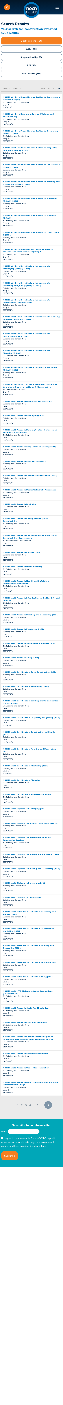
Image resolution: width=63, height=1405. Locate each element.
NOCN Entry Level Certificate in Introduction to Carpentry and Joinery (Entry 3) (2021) (26, 284)
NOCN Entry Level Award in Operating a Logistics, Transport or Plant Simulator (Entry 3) (28, 250)
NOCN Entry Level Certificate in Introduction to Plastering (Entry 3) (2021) (26, 334)
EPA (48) (31, 65)
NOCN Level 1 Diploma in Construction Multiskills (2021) (31, 854)
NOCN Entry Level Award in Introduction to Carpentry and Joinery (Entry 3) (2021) (30, 149)
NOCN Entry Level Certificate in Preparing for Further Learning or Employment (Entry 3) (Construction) (30, 385)
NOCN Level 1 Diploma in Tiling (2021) (22, 897)
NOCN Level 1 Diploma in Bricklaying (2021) (24, 809)
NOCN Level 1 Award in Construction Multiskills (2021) (30, 475)
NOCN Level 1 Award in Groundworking (22, 566)
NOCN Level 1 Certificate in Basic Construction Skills (29, 672)
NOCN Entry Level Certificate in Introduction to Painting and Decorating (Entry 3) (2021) (31, 318)
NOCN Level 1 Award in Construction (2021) (24, 461)
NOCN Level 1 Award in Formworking (21, 552)
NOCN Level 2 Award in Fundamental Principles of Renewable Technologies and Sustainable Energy (28, 1037)
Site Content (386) (31, 73)
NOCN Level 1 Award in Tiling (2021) (21, 658)
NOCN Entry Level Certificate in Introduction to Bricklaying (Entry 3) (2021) (26, 267)
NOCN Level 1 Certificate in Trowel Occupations (27, 794)
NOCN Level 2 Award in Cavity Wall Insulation (25, 1008)
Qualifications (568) (31, 41)
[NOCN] (31, 10)
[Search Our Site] (7, 7)
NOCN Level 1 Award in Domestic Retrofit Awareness (29, 490)
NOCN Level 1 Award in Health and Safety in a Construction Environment (26, 582)
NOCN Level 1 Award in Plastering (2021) (23, 629)
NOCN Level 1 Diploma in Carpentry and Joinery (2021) (30, 823)
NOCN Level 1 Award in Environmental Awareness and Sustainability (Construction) (30, 536)
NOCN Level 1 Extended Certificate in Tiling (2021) (28, 977)
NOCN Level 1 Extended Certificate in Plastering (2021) (30, 962)
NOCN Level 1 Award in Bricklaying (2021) (23, 415)
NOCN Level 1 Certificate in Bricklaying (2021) (26, 686)
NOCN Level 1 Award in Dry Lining (20, 504)
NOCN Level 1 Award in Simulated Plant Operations (29, 643)
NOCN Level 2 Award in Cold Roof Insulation (25, 1022)
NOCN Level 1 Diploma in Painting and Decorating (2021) (31, 869)
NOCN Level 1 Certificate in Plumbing (21, 780)
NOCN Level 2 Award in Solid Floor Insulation (25, 1053)
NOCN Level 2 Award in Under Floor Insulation (26, 1068)
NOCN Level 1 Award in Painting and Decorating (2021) (30, 615)
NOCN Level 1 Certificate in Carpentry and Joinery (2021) (31, 718)
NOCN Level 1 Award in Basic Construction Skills (27, 401)
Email (4, 1131)
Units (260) (31, 49)
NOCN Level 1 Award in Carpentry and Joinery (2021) (29, 447)
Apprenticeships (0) (31, 57)
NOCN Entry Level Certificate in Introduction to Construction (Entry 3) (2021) (26, 301)
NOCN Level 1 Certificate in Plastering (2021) (25, 766)
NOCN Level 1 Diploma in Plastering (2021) (24, 883)
